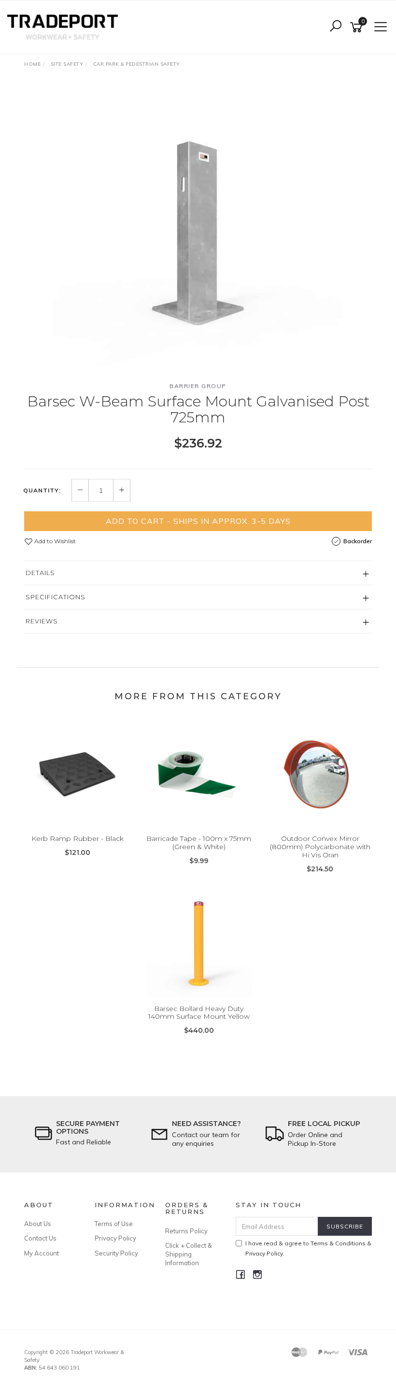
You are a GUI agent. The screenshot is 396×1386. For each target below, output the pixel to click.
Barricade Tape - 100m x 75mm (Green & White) (198, 842)
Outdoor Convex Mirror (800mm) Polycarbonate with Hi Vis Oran (320, 846)
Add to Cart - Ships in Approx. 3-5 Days (198, 521)
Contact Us (40, 1238)
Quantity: (42, 490)
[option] (198, 229)
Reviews (42, 621)
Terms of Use (114, 1223)
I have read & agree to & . (308, 1248)
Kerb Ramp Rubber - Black (77, 838)
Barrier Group (198, 386)
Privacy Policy (115, 1238)
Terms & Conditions (338, 1243)
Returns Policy (186, 1231)
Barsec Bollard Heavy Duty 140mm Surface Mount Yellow (199, 1012)
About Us (37, 1223)
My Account (41, 1253)
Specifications (55, 597)
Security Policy (116, 1253)
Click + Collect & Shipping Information (188, 1254)
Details (40, 573)
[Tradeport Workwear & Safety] (65, 26)
